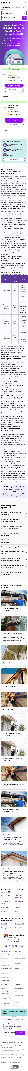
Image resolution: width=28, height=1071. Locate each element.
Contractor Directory (6, 968)
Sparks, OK (18, 928)
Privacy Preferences (5, 1044)
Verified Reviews (13, 77)
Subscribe (20, 1033)
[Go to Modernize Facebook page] (13, 946)
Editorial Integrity (5, 977)
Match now (13, 159)
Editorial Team (5, 980)
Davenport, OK (6, 928)
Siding (17, 911)
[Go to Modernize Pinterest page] (6, 946)
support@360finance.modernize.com (10, 1005)
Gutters (17, 907)
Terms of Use (12, 1042)
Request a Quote (13, 85)
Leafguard (11, 73)
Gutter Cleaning (6, 895)
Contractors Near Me (6, 965)
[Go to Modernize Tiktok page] (18, 946)
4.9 (11, 80)
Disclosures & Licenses (16, 1044)
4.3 (21, 80)
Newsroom (17, 1002)
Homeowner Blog (5, 954)
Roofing (3, 911)
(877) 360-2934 (5, 1003)
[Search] (22, 2)
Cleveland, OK (19, 924)
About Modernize (19, 988)
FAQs (16, 991)
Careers (17, 998)
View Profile (13, 90)
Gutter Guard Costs (9, 710)
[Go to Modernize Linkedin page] (16, 946)
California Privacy (5, 1045)
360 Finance (18, 963)
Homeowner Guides (6, 961)
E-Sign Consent (19, 1042)
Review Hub (4, 958)
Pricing (16, 971)
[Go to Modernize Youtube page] (22, 946)
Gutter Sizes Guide (9, 686)
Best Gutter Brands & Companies (13, 633)
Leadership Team (19, 995)
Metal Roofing (19, 901)
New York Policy (14, 1045)
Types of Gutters (8, 663)
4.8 (11, 114)
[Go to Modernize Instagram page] (9, 946)
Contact (3, 988)
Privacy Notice (4, 1042)
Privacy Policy (4, 1050)
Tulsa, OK (4, 924)
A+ (16, 80)
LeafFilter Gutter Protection (13, 106)
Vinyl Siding (5, 907)
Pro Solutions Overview (21, 954)
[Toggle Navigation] (25, 2)
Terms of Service (13, 1050)
